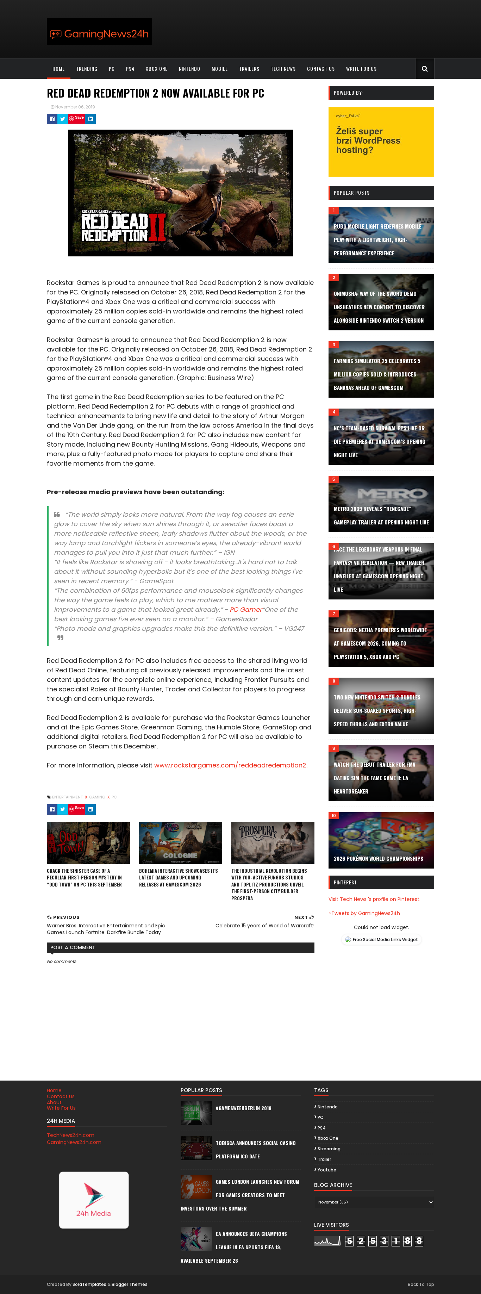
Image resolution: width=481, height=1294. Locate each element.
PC (112, 68)
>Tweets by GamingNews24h (364, 913)
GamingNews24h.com (74, 1142)
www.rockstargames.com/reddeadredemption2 (230, 765)
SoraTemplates (89, 1284)
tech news (283, 68)
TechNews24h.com (70, 1135)
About (54, 1102)
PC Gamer (246, 609)
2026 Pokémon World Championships (378, 858)
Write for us (361, 68)
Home (58, 68)
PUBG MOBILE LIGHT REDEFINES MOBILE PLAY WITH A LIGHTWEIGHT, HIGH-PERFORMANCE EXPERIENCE (377, 239)
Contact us (321, 68)
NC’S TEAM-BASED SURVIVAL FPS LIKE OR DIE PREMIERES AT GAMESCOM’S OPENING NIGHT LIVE (379, 441)
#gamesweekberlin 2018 (243, 1108)
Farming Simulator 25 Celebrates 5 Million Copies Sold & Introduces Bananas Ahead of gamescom (377, 374)
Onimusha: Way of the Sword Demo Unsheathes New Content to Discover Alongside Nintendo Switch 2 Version (379, 307)
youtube (327, 1170)
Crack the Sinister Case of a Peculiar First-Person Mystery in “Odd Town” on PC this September (84, 877)
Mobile (220, 68)
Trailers (249, 68)
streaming (329, 1149)
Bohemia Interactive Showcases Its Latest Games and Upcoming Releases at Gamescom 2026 (178, 877)
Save (79, 117)
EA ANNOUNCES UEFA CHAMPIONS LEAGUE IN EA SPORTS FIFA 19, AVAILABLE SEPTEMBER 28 (234, 1247)
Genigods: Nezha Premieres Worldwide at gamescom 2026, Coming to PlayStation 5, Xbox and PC (380, 643)
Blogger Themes (130, 1284)
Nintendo (189, 68)
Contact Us (61, 1096)
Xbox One (157, 68)
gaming (97, 797)
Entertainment (68, 797)
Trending (87, 68)
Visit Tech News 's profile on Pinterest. (374, 899)
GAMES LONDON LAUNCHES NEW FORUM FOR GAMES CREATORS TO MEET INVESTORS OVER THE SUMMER (240, 1195)
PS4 (130, 68)
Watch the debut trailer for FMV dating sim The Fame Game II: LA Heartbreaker (375, 777)
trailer (324, 1159)
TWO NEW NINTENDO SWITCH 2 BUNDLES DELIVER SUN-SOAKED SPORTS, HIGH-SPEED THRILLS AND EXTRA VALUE (377, 710)
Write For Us (61, 1108)
